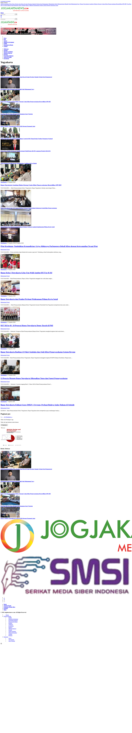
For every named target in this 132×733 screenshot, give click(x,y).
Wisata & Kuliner (8, 51)
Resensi (6, 54)
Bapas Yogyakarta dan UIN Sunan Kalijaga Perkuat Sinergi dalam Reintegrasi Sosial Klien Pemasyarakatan (29, 208)
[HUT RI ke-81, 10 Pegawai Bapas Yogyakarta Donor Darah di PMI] (10, 321)
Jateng (5, 41)
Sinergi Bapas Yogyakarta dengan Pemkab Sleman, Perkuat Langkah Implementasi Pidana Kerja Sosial (28, 227)
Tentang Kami (7, 605)
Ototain (6, 50)
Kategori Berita (7, 616)
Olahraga (6, 49)
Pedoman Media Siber (9, 607)
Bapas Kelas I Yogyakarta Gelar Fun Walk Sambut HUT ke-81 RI (26, 273)
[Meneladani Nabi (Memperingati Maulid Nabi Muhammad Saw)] (10, 88)
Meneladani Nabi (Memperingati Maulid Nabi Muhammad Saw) (64, 4)
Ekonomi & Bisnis (8, 45)
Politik (5, 43)
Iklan (5, 609)
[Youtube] (4, 601)
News (5, 38)
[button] (16, 14)
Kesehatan (6, 58)
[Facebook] (4, 597)
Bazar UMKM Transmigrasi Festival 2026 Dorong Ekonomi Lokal (42, 5)
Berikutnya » (9, 417)
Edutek (5, 46)
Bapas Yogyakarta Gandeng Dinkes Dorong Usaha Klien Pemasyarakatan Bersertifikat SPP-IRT (103, 4)
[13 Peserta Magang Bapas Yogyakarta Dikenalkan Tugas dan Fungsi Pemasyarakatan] (10, 373)
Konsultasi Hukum (8, 55)
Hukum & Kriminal (9, 42)
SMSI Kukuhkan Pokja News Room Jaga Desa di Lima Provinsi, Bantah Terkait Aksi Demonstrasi (24, 4)
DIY (5, 39)
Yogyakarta (4, 182)
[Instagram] (4, 600)
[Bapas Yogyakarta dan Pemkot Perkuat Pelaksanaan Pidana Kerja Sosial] (10, 294)
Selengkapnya (4, 425)
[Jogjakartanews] (15, 11)
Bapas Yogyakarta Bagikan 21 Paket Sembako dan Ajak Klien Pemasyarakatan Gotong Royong (38, 352)
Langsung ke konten (5, 1)
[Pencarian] (1, 17)
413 (5, 417)
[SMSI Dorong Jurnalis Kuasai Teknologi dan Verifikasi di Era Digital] (10, 162)
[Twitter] (4, 599)
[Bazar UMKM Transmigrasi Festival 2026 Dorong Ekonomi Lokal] (10, 125)
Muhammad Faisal (5, 249)
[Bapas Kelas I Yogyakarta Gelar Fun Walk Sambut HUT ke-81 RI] (10, 268)
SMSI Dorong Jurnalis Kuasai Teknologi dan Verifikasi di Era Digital (19, 163)
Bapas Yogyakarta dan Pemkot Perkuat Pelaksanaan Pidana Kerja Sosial (29, 299)
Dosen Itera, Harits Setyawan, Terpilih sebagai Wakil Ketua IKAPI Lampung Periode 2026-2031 (26, 151)
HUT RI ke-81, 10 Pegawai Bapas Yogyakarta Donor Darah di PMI (27, 326)
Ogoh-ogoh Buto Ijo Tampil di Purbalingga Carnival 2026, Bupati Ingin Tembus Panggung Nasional (27, 138)
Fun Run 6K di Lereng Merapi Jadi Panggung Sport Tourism (17, 114)
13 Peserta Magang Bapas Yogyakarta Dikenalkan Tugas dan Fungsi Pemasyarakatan (34, 378)
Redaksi (6, 608)
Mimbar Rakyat (8, 53)
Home (2, 12)
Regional (6, 637)
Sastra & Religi (8, 57)
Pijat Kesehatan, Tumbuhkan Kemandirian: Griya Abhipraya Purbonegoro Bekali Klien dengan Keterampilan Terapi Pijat (49, 246)
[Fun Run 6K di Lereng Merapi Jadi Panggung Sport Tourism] (10, 112)
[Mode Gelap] (1, 16)
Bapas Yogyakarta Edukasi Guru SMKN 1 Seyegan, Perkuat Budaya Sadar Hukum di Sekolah (37, 405)
